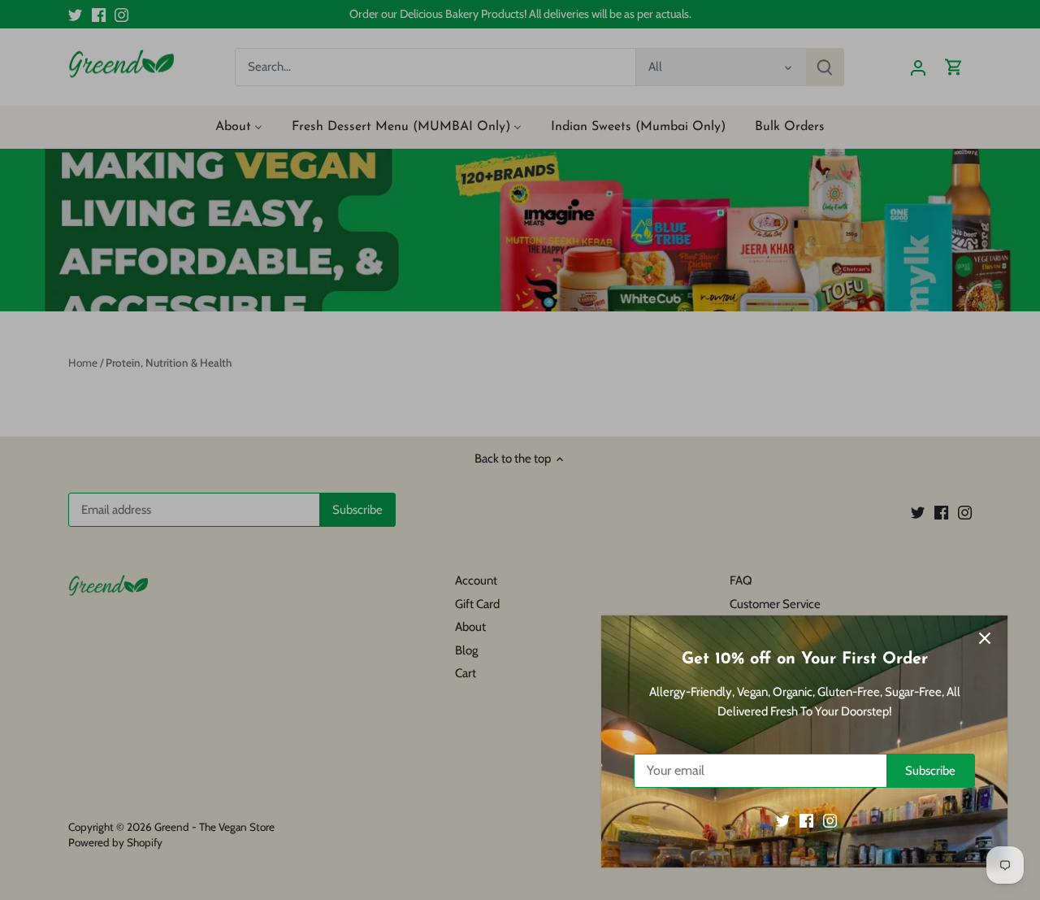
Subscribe (930, 770)
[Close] (985, 638)
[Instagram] (830, 820)
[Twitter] (783, 820)
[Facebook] (806, 820)
